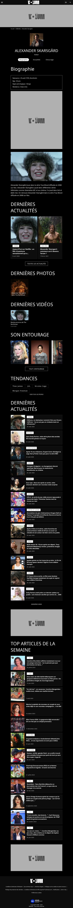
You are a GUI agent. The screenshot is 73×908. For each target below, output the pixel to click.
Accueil (12, 29)
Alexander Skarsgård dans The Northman (19, 294)
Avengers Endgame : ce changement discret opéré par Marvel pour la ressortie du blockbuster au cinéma (42, 468)
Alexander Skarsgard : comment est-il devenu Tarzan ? (49, 251)
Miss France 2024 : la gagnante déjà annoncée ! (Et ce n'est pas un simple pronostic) (42, 720)
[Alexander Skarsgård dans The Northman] (19, 288)
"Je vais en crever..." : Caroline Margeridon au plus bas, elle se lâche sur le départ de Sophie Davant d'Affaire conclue (43, 833)
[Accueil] (33, 2)
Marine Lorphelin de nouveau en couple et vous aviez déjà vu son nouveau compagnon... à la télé (43, 705)
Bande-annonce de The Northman (18, 323)
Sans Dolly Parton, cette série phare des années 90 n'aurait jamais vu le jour (43, 438)
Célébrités (18, 29)
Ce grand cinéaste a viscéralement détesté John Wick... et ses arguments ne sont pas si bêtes (43, 740)
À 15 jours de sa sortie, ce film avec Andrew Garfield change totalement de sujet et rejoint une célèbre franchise (43, 578)
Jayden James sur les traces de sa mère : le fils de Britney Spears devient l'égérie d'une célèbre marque (44, 562)
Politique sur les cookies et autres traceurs (55, 886)
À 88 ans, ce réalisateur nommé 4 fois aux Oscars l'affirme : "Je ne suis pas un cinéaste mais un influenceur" (44, 422)
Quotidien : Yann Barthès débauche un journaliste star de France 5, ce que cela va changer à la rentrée (42, 786)
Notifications (56, 889)
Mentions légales (39, 886)
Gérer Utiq (63, 889)
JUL (28, 386)
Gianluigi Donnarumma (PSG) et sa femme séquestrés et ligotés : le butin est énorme (41, 767)
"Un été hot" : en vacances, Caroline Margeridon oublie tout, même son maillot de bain (43, 690)
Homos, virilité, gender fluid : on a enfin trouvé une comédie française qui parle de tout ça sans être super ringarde (44, 755)
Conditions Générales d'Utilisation (14, 886)
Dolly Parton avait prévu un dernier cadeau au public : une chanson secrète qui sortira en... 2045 (43, 594)
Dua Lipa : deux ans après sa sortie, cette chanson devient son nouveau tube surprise (41, 484)
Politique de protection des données (14, 889)
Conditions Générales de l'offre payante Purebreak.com (38, 889)
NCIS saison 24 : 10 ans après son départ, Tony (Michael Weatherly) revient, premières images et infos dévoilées (43, 546)
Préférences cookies (37, 892)
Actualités (36, 60)
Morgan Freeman (20, 391)
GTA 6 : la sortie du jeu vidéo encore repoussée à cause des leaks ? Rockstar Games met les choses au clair (44, 499)
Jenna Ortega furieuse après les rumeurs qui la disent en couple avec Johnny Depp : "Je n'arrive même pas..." (43, 799)
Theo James (18, 386)
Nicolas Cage (41, 386)
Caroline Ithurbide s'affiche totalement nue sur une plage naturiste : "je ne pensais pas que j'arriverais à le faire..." (43, 663)
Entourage (50, 60)
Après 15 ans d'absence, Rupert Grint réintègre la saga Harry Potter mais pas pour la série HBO (43, 453)
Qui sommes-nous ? (29, 886)
